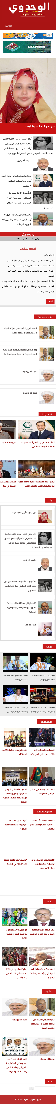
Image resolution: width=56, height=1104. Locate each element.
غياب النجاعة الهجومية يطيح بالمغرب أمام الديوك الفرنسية (42, 932)
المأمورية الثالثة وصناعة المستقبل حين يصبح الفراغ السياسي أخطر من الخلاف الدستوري (30, 200)
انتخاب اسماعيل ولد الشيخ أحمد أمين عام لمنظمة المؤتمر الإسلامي (16, 181)
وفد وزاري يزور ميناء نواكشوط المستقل (14, 752)
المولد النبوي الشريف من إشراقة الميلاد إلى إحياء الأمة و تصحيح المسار (20, 330)
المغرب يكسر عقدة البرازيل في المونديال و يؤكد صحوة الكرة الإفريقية (42, 973)
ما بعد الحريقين (24, 160)
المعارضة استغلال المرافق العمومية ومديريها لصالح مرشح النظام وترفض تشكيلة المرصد (15, 795)
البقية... (50, 301)
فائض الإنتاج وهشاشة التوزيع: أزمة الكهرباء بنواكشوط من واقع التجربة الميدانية (17, 220)
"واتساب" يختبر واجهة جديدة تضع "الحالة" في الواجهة (15, 862)
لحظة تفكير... (28, 248)
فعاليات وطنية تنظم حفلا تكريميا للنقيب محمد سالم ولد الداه (15, 677)
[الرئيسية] (28, 11)
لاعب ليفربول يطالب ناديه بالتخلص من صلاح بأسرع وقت (42, 752)
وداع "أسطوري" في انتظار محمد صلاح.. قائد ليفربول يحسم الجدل (16, 973)
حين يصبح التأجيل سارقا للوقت (40, 126)
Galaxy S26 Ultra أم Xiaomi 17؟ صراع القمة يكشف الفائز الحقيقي (42, 825)
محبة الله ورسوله (30, 371)
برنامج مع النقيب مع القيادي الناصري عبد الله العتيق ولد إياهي (43, 677)
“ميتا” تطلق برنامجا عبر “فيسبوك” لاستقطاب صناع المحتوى (16, 825)
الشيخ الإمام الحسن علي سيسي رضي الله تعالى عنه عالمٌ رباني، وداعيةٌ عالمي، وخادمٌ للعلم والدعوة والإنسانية (16, 1067)
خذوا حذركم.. (30, 625)
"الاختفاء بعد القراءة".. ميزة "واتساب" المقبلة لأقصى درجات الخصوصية (43, 864)
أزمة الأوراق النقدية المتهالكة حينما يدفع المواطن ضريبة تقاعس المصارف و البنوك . (20, 354)
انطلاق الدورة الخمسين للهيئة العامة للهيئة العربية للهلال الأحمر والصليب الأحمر (36, 484)
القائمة (8, 25)
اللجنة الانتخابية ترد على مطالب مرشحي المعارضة (42, 791)
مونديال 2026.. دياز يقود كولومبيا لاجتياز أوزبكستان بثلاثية (16, 934)
